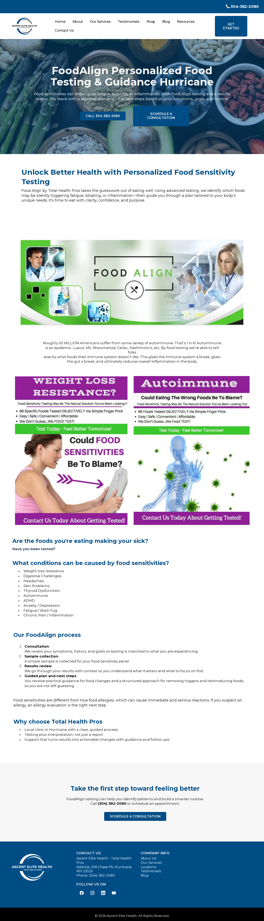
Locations (148, 867)
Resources (186, 22)
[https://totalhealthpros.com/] (24, 26)
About (77, 22)
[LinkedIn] (103, 893)
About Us (148, 858)
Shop (150, 22)
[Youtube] (113, 893)
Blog (166, 22)
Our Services (100, 22)
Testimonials (128, 22)
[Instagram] (92, 893)
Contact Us (64, 30)
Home (60, 22)
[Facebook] (81, 893)
